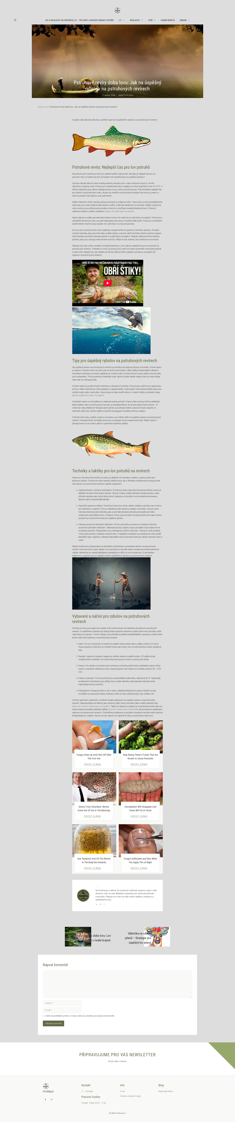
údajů (138, 1096)
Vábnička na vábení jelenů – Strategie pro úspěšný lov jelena (138, 938)
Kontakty (89, 1091)
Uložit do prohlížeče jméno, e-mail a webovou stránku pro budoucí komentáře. (80, 1016)
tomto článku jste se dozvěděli (124, 709)
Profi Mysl (128, 95)
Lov (120, 20)
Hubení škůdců (168, 20)
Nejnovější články (166, 1091)
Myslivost (135, 20)
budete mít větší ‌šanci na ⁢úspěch (119, 211)
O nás (122, 1091)
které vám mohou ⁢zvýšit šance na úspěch (91, 706)
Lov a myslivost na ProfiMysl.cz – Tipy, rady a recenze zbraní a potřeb (79, 20)
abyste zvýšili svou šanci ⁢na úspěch (88, 395)
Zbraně (183, 20)
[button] (15, 20)
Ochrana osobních (128, 1096)
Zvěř (150, 20)
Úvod (40, 107)
